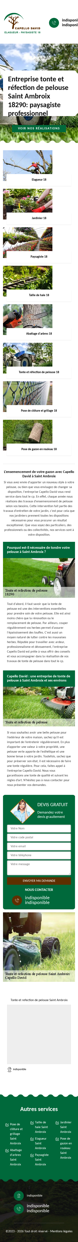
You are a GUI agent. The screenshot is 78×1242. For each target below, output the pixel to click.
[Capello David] (21, 23)
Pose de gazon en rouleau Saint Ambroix (66, 1148)
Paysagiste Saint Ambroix (41, 1159)
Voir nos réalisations (39, 128)
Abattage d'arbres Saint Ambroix (16, 1157)
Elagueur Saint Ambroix (41, 1143)
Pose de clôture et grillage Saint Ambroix (16, 1134)
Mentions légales (61, 1231)
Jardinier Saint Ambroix (66, 1127)
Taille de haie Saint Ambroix (41, 1127)
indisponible (37, 898)
